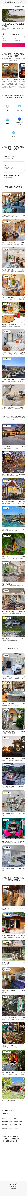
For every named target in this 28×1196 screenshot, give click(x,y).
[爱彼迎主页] (3, 6)
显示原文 (20, 2)
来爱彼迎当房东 (19, 6)
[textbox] (7, 40)
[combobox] (13, 35)
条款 (15, 1188)
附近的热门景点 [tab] (5, 1113)
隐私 (11, 1188)
